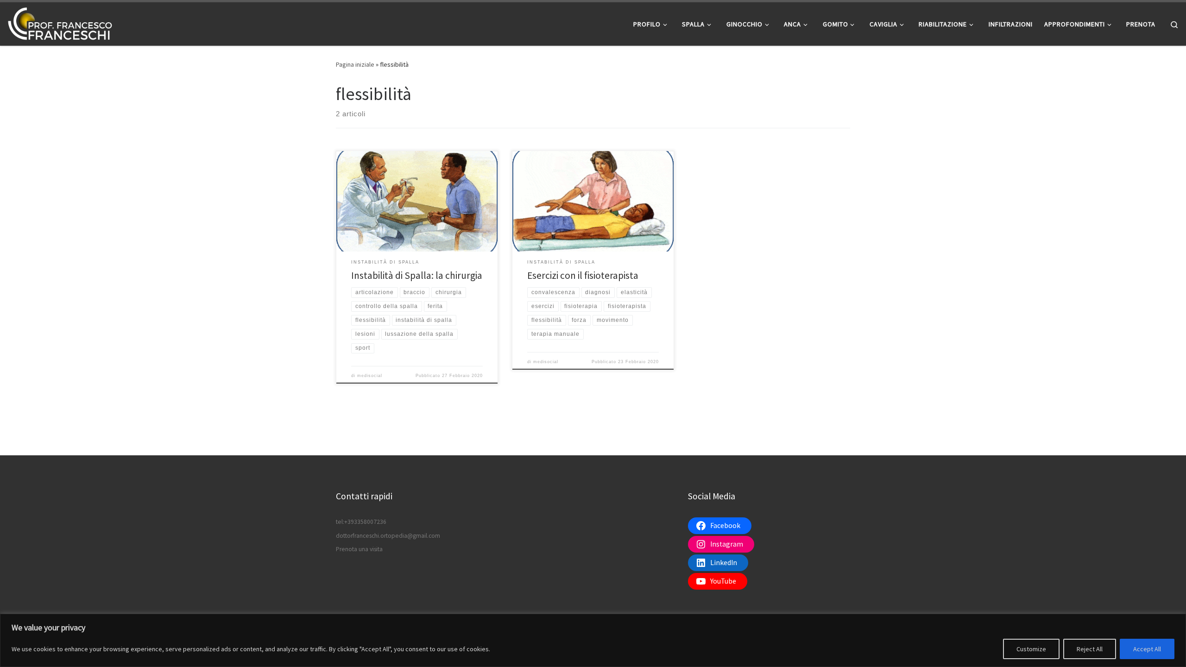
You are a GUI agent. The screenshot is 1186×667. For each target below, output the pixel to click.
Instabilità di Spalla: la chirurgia (416, 275)
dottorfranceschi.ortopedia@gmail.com (388, 536)
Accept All (1147, 649)
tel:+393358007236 (361, 522)
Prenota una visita (359, 549)
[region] (593, 640)
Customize (1031, 649)
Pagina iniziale (355, 64)
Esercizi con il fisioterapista (582, 275)
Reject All (1090, 649)
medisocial (369, 375)
